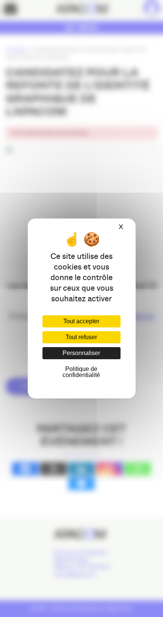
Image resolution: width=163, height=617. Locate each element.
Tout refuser (81, 337)
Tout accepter (81, 321)
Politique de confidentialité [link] (81, 372)
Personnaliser (81, 353)
